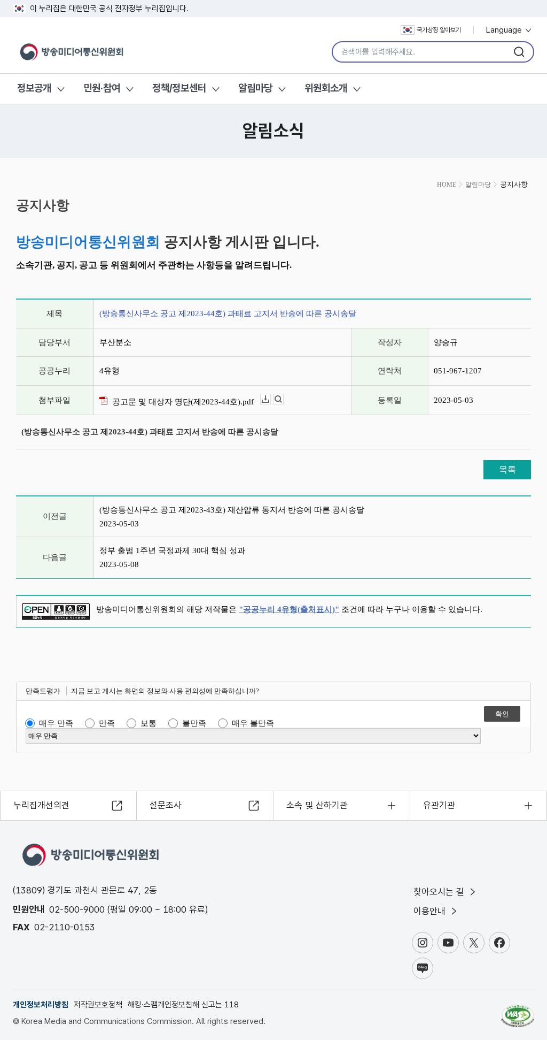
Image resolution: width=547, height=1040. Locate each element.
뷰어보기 (283, 399)
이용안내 (430, 911)
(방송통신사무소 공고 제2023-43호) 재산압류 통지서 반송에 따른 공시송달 (231, 510)
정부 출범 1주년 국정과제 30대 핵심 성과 (172, 550)
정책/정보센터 (179, 88)
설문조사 (166, 805)
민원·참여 (101, 88)
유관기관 (439, 805)
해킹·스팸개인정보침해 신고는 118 (183, 1005)
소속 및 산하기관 (317, 805)
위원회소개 (325, 88)
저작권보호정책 (98, 1005)
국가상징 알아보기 (439, 30)
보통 (148, 723)
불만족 (194, 723)
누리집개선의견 (41, 805)
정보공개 (34, 88)
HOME (446, 184)
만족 (107, 723)
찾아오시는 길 (440, 891)
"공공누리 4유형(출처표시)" (289, 609)
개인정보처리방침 (40, 1005)
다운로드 (270, 399)
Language (505, 30)
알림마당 (255, 88)
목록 (507, 469)
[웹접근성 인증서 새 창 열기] (517, 1011)
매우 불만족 (253, 723)
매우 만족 (56, 723)
